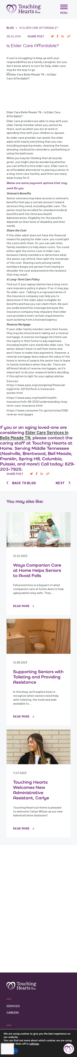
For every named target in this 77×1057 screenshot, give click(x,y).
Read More (21, 606)
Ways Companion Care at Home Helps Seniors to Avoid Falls (37, 570)
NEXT (60, 483)
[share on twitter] (52, 36)
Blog (10, 27)
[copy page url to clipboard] (68, 36)
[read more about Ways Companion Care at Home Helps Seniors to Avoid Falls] (38, 529)
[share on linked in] (62, 36)
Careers (13, 1012)
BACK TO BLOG (24, 483)
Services (13, 1006)
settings (34, 1044)
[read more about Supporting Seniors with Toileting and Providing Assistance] (38, 636)
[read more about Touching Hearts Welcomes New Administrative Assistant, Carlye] (38, 746)
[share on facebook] (57, 36)
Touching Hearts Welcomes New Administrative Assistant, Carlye (31, 789)
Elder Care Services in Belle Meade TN (34, 435)
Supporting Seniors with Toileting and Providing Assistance (38, 677)
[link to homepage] (24, 8)
